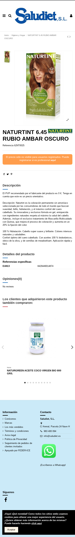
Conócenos (10, 419)
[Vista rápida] (40, 363)
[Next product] (70, 37)
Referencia (8, 145)
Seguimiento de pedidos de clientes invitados (18, 445)
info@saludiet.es (52, 436)
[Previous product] (68, 37)
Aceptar (11, 529)
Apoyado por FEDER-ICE (17, 450)
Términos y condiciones (17, 431)
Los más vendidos (14, 427)
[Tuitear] (8, 174)
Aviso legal (10, 435)
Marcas (8, 423)
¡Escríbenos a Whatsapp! (53, 465)
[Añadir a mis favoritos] (35, 363)
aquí (53, 160)
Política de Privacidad (16, 439)
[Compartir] (4, 174)
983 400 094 (50, 431)
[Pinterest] (11, 174)
